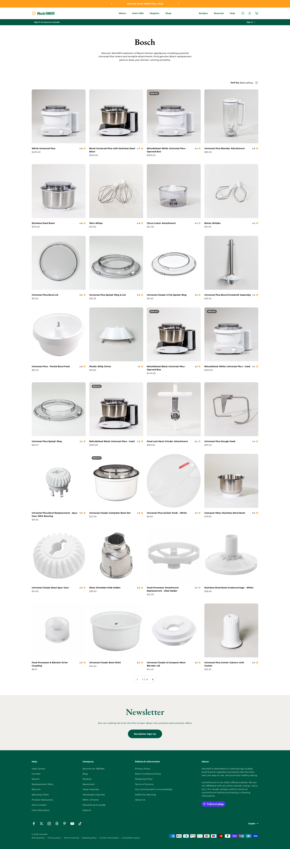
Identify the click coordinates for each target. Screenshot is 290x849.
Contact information (109, 838)
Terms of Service (144, 784)
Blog (85, 773)
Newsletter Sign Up (145, 734)
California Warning (145, 794)
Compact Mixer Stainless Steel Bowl (224, 513)
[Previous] (111, 3)
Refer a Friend (91, 799)
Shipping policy (89, 838)
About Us (140, 799)
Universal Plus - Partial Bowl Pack (51, 366)
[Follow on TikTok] (80, 824)
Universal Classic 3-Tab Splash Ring (167, 295)
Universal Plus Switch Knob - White (167, 513)
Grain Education (41, 810)
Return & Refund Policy (148, 773)
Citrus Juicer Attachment (161, 223)
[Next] (178, 3)
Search (35, 779)
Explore (87, 810)
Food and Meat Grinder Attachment (167, 441)
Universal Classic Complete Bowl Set (109, 513)
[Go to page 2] (152, 679)
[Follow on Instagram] (49, 824)
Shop (168, 13)
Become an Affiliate (94, 768)
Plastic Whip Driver (100, 366)
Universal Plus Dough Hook (219, 441)
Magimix (154, 13)
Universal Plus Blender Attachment (224, 148)
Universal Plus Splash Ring (47, 441)
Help (232, 13)
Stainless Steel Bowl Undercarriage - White (228, 587)
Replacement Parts (42, 784)
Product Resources (42, 799)
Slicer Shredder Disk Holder (105, 587)
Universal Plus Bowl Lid (45, 295)
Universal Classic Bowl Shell (105, 662)
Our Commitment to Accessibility (153, 789)
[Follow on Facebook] (34, 824)
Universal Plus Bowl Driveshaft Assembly (227, 295)
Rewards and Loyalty (94, 805)
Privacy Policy (142, 768)
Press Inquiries (91, 789)
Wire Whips (96, 223)
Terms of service (71, 838)
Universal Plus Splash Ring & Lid (107, 295)
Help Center (38, 768)
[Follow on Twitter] (41, 824)
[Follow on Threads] (57, 824)
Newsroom (89, 784)
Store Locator (39, 805)
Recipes (203, 13)
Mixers (122, 13)
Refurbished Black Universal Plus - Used (112, 441)
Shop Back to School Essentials (145, 3)
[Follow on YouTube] (72, 824)
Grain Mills (138, 13)
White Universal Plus (43, 148)
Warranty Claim (40, 794)
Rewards (219, 13)
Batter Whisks (212, 223)
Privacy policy (54, 838)
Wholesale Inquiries (94, 794)
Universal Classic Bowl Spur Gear (50, 587)
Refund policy (38, 838)
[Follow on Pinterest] (65, 824)
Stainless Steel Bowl (43, 223)
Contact (36, 773)
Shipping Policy (144, 779)
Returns (36, 789)
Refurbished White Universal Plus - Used (227, 366)
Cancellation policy (131, 838)
